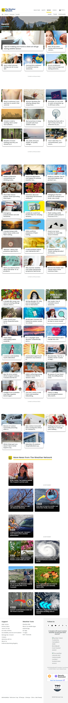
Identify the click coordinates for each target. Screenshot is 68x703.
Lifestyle (12, 14)
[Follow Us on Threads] (63, 626)
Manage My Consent (8, 635)
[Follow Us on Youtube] (55, 626)
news (6, 14)
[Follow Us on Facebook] (48, 626)
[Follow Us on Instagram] (52, 626)
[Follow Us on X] (66, 626)
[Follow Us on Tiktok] (59, 626)
